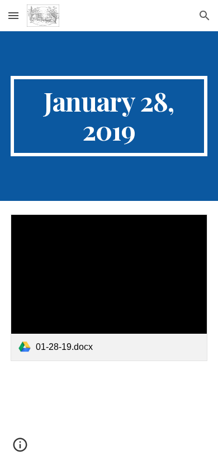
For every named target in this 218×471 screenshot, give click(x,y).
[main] (109, 116)
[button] (13, 15)
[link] (109, 288)
